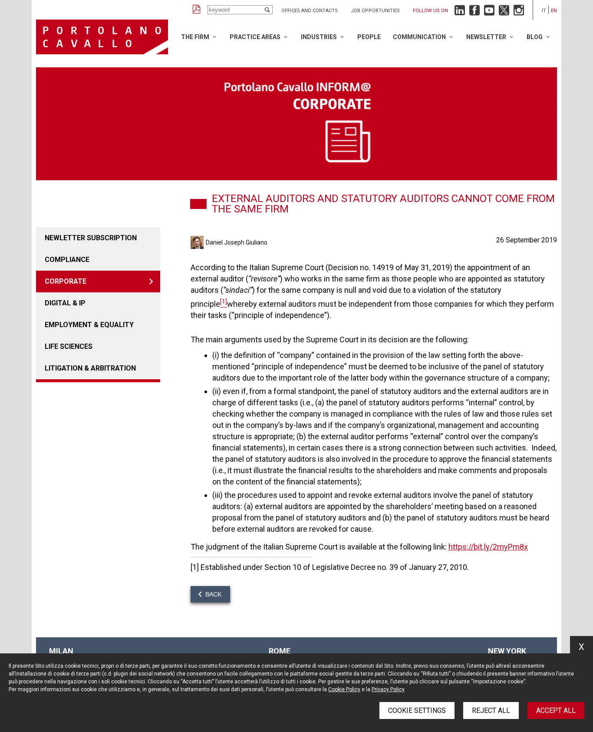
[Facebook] (474, 12)
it (544, 10)
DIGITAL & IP (65, 303)
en (554, 10)
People (369, 36)
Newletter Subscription (91, 238)
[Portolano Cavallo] (102, 37)
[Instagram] (519, 12)
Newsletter (486, 36)
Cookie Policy (344, 689)
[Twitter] (504, 12)
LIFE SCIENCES (68, 346)
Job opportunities (375, 10)
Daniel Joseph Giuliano (236, 242)
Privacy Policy (388, 689)
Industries (319, 36)
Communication (419, 36)
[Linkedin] (460, 12)
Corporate (65, 281)
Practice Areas (255, 36)
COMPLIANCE (67, 259)
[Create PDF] (196, 10)
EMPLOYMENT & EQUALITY (89, 325)
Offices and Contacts (309, 10)
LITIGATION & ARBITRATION (90, 368)
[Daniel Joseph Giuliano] (198, 242)
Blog (535, 36)
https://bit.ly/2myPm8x (488, 546)
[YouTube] (489, 12)
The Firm (195, 36)
